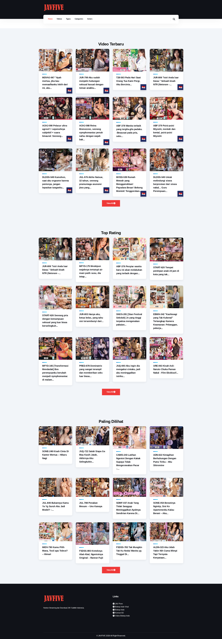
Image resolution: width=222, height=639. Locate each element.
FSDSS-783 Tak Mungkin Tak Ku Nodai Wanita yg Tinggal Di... (129, 550)
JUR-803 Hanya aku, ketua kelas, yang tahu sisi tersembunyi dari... (91, 317)
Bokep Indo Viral (122, 607)
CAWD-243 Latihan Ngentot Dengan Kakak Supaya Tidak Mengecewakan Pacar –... (128, 462)
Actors (89, 19)
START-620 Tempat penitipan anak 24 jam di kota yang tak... (166, 271)
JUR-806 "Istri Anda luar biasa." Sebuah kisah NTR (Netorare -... (166, 81)
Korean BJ (119, 613)
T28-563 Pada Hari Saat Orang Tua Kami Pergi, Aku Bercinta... (128, 81)
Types (68, 19)
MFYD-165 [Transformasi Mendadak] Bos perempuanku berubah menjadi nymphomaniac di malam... (55, 373)
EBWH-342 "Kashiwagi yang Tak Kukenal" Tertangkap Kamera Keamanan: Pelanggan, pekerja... (165, 321)
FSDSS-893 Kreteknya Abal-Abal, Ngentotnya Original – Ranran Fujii (91, 554)
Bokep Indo (119, 610)
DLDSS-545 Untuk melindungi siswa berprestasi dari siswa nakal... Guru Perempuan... (165, 184)
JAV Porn (119, 604)
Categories (79, 19)
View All (110, 203)
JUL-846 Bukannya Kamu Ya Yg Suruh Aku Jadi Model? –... (55, 506)
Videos (59, 19)
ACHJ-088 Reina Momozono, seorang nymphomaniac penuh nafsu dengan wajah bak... (91, 132)
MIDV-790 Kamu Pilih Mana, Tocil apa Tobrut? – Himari (55, 550)
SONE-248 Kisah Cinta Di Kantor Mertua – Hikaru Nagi (55, 455)
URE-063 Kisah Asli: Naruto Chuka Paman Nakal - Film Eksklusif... (165, 369)
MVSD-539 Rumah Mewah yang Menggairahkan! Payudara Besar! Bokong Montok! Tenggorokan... (129, 184)
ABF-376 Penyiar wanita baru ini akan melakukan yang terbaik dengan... (129, 270)
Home (50, 19)
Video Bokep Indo (122, 616)
